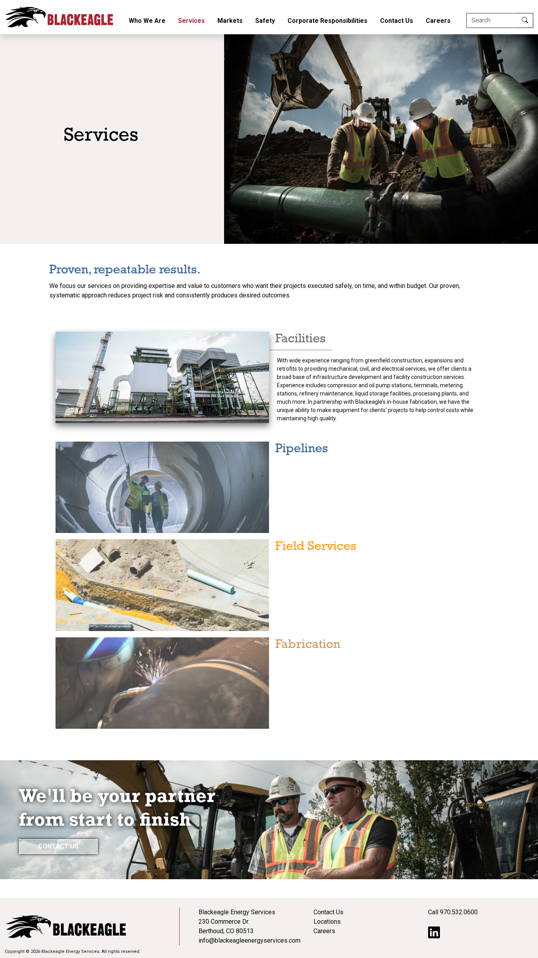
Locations (327, 921)
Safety (265, 20)
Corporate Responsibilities (327, 20)
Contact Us (396, 20)
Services (191, 20)
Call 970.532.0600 (453, 912)
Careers (438, 20)
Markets (230, 20)
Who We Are (147, 20)
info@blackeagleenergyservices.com (250, 940)
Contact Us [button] (58, 846)
